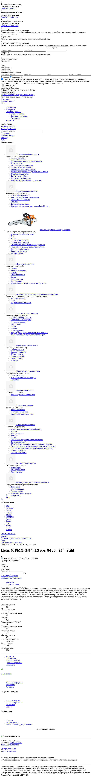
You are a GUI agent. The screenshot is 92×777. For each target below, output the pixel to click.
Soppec (8, 525)
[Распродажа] (2, 500)
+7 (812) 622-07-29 (8, 126)
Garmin (9, 527)
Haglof (8, 519)
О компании (11, 107)
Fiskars (8, 515)
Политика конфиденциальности (19, 725)
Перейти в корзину (9, 8)
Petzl (7, 523)
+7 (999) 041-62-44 (8, 129)
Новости (9, 720)
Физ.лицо (5, 77)
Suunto (8, 521)
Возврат (9, 707)
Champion (10, 517)
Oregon (9, 510)
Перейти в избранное (9, 17)
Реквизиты (10, 685)
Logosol (9, 512)
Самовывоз (15, 118)
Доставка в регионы (19, 116)
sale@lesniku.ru (16, 743)
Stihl (7, 506)
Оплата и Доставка (13, 112)
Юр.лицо (16, 77)
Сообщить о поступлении (11, 578)
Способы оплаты (17, 114)
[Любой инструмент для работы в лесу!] (17, 95)
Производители (12, 722)
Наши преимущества (14, 683)
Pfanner (9, 530)
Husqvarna (10, 508)
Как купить (10, 110)
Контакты (10, 120)
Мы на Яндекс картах (10, 745)
